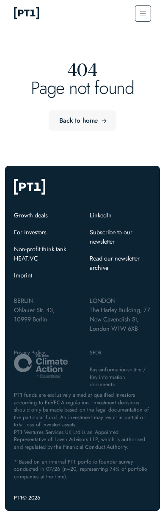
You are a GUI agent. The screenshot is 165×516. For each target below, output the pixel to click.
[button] (143, 13)
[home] (26, 13)
